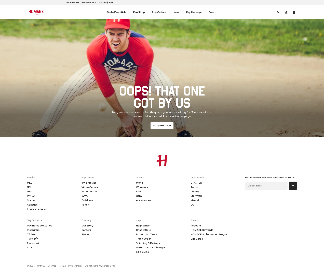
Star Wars (197, 195)
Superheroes (89, 191)
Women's (142, 187)
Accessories (143, 200)
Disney (195, 191)
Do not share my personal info (100, 266)
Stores (85, 234)
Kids (138, 191)
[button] (294, 12)
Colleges (32, 204)
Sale (211, 12)
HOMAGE (40, 266)
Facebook (33, 243)
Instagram (33, 230)
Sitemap (52, 266)
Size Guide (142, 251)
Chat (30, 247)
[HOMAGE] (36, 12)
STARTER (196, 182)
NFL (29, 187)
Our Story (87, 225)
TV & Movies (89, 182)
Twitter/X (32, 238)
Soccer (31, 200)
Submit (293, 185)
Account (196, 225)
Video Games (90, 187)
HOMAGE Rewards (202, 230)
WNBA (31, 195)
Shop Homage (162, 125)
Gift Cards (197, 238)
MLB (29, 182)
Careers (86, 230)
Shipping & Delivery (148, 243)
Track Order (143, 238)
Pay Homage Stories (39, 225)
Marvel (195, 200)
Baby (139, 195)
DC (192, 204)
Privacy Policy (75, 266)
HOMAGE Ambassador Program (210, 234)
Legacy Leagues (37, 209)
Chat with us (143, 230)
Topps (194, 187)
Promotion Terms (147, 234)
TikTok (31, 234)
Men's (139, 182)
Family (85, 204)
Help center (143, 225)
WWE (85, 195)
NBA (29, 191)
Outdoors (87, 200)
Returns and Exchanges (150, 247)
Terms (62, 266)
